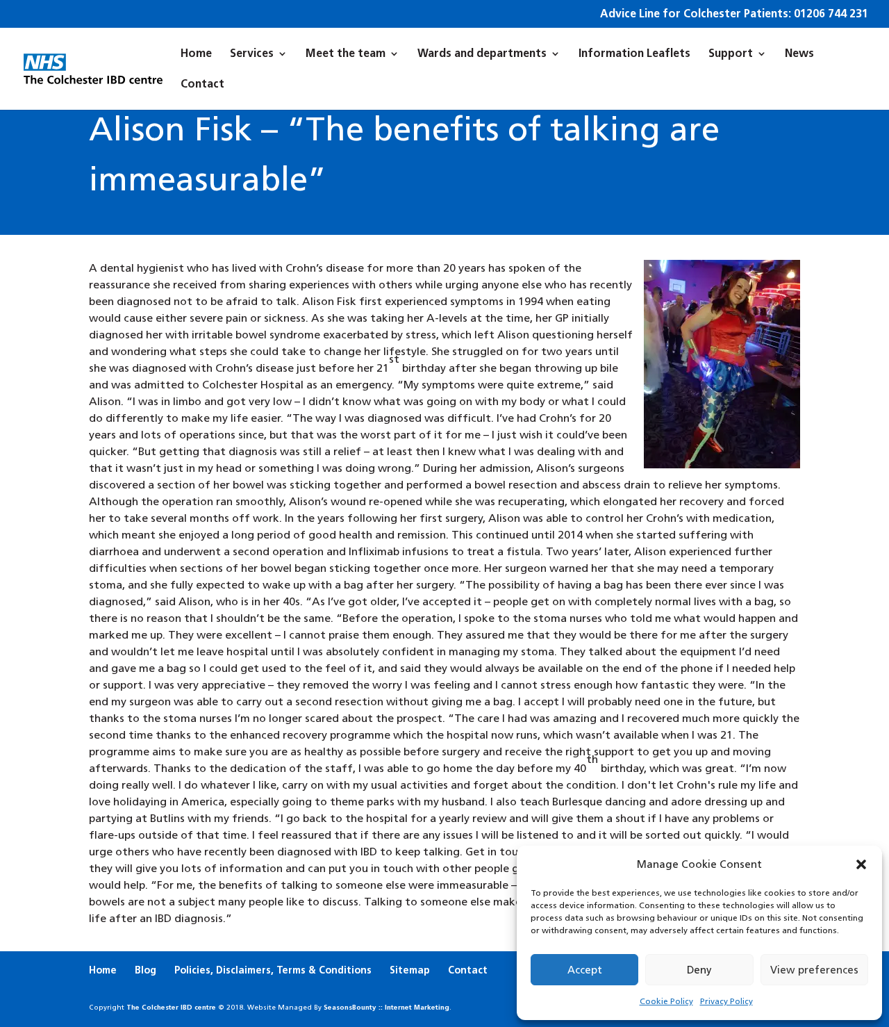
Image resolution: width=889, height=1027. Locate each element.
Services (252, 54)
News (799, 54)
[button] (861, 864)
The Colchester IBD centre (171, 1007)
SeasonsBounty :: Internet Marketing (386, 1007)
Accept (584, 970)
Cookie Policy (666, 1001)
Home (196, 54)
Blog (145, 970)
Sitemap (410, 970)
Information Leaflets (634, 54)
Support (730, 54)
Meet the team (345, 54)
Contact (202, 84)
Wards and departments (482, 54)
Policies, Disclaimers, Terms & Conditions (273, 970)
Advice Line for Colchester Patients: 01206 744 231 (734, 14)
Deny (699, 970)
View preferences (814, 970)
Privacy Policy (726, 1001)
